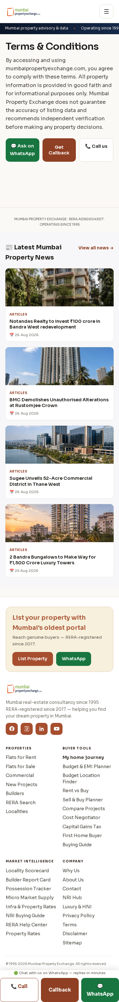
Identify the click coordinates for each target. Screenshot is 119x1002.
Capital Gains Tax (82, 827)
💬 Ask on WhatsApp (22, 149)
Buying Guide (77, 845)
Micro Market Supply (30, 897)
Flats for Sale (20, 766)
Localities (17, 811)
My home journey (83, 757)
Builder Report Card (28, 880)
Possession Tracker (28, 889)
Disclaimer (75, 933)
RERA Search (21, 802)
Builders (15, 793)
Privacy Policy (79, 915)
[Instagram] (27, 729)
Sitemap (72, 943)
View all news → (96, 248)
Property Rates (23, 933)
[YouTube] (56, 729)
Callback (60, 990)
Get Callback (59, 150)
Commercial (20, 775)
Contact (72, 889)
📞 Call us (96, 146)
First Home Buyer (82, 835)
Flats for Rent (21, 757)
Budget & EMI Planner (87, 766)
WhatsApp (73, 658)
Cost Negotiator (81, 817)
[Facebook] (12, 729)
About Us (73, 880)
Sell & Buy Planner (83, 800)
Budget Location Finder (81, 778)
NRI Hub (72, 897)
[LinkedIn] (42, 729)
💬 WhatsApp (100, 990)
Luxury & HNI (77, 907)
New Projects (21, 784)
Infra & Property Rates (31, 907)
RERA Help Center (26, 925)
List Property (32, 658)
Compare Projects (84, 808)
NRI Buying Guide (25, 915)
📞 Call (19, 986)
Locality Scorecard (27, 871)
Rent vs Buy (76, 790)
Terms (70, 925)
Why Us (71, 871)
